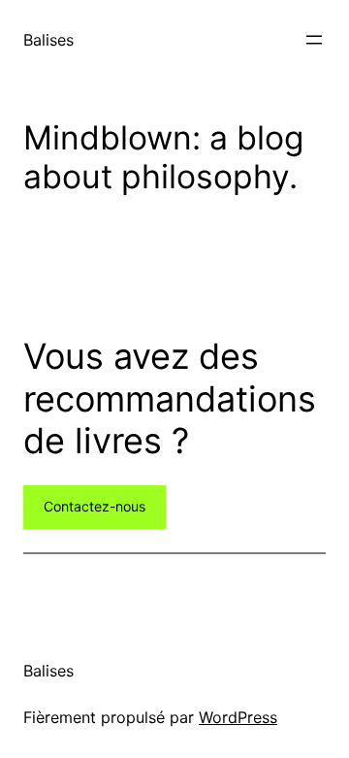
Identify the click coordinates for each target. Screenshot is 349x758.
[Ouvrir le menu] (314, 39)
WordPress (238, 717)
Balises (48, 39)
